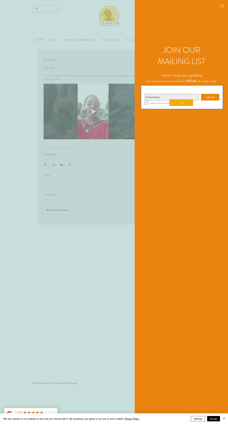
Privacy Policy (132, 418)
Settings (198, 418)
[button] (222, 5)
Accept (213, 418)
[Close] (224, 418)
